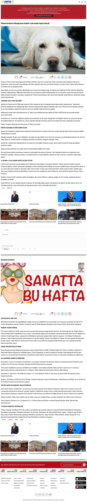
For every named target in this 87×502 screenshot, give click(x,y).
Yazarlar (53, 483)
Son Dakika (17, 485)
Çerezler (44, 500)
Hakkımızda (25, 500)
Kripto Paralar (81, 471)
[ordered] (23, 249)
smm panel (17, 488)
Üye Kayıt (62, 480)
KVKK (47, 500)
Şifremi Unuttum (64, 483)
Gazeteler (23, 471)
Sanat (16, 419)
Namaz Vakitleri (12, 471)
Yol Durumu (70, 471)
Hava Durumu (33, 471)
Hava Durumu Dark (6, 478)
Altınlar (42, 478)
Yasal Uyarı (61, 500)
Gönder (6, 249)
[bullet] (25, 249)
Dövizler (42, 480)
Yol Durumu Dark (5, 480)
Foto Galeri (53, 478)
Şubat (21, 419)
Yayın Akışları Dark (19, 480)
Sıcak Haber (54, 488)
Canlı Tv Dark (17, 478)
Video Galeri (54, 480)
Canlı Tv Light (4, 483)
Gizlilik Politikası (37, 500)
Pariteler (61, 471)
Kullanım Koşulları (54, 500)
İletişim (31, 500)
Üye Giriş (62, 478)
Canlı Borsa (30, 478)
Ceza (3, 188)
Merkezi (10, 419)
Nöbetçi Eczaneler (19, 483)
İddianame (9, 188)
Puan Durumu (44, 471)
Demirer (4, 419)
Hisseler (53, 471)
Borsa (3, 471)
